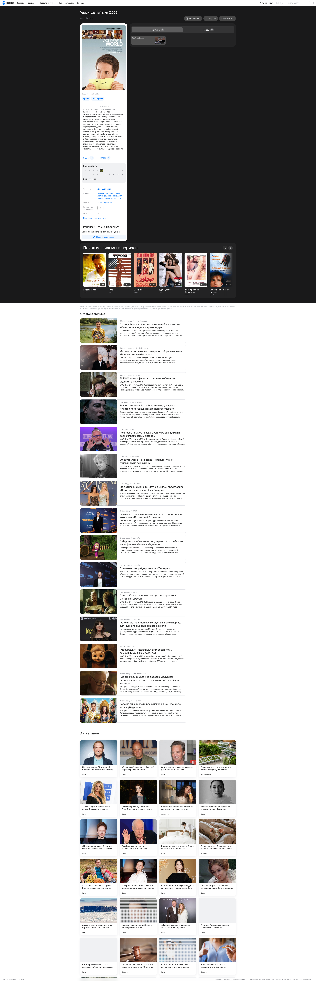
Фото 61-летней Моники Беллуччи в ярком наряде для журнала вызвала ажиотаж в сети (150, 624)
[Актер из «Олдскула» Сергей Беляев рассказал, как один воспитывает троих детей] (98, 877)
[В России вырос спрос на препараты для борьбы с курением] (217, 956)
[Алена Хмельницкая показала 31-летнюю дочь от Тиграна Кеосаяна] (217, 798)
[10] (122, 174)
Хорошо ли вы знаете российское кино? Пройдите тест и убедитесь (150, 706)
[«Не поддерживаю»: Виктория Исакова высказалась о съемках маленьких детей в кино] (98, 837)
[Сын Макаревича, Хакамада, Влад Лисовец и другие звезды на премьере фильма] (138, 798)
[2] (90, 174)
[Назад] (225, 248)
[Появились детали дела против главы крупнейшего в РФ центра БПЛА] (138, 956)
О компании (11, 979)
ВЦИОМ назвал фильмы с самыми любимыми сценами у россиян (147, 380)
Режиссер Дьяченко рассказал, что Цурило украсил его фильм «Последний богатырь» (151, 516)
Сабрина (138, 289)
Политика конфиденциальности (258, 979)
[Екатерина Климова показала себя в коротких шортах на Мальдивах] (177, 956)
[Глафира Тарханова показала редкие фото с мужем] (217, 916)
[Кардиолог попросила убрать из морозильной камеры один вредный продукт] (177, 798)
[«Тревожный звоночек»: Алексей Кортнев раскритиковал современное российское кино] (138, 758)
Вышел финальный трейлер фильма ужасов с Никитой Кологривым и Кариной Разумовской (147, 407)
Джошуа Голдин (105, 189)
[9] (118, 174)
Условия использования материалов (285, 979)
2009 (84, 94)
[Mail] (3, 3)
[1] (86, 174)
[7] (110, 174)
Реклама (21, 979)
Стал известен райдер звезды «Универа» (145, 568)
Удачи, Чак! (165, 289)
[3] (94, 174)
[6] (106, 174)
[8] (114, 174)
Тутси (111, 289)
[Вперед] (230, 248)
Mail (3, 979)
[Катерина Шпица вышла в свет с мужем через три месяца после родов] (138, 877)
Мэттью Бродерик (106, 193)
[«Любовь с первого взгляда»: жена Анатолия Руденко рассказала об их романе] (177, 916)
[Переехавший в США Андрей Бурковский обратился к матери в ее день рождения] (98, 758)
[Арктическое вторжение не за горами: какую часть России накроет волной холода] (98, 916)
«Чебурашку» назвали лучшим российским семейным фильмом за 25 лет (146, 651)
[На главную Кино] (9, 3)
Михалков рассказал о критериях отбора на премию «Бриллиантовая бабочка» (151, 353)
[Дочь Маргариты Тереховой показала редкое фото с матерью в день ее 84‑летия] (217, 877)
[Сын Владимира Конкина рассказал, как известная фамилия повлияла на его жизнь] (138, 837)
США (100, 203)
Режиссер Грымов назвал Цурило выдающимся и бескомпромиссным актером (150, 434)
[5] (102, 174)
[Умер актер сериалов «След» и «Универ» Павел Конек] (138, 916)
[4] (98, 174)
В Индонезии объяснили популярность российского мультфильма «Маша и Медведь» (151, 543)
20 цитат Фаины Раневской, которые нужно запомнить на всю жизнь (146, 461)
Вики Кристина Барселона (192, 290)
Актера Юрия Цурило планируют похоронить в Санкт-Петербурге (148, 597)
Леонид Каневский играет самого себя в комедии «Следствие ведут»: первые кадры (150, 326)
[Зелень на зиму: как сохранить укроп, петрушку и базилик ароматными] (217, 758)
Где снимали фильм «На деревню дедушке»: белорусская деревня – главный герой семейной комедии (149, 680)
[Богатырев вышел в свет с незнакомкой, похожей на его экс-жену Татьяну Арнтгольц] (98, 956)
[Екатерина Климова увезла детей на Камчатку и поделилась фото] (177, 877)
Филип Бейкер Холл (113, 196)
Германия (107, 203)
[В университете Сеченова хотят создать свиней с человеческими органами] (217, 837)
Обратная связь (306, 979)
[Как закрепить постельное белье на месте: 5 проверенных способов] (177, 837)
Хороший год (89, 289)
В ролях (86, 193)
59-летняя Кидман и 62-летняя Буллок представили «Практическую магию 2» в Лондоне (152, 488)
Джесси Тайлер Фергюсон (109, 198)
